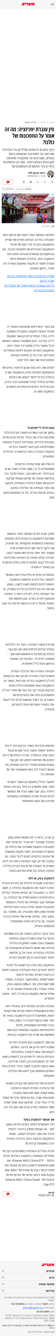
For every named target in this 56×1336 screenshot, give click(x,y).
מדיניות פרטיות (34, 1331)
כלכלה (43, 122)
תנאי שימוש (49, 1331)
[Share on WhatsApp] (30, 182)
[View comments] (7, 182)
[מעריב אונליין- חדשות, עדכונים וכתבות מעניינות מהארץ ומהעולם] (28, 4)
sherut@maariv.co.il (33, 1307)
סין (53, 1195)
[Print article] (23, 182)
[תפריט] (53, 4)
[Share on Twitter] (37, 182)
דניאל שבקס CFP (36, 173)
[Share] (52, 182)
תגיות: (51, 1192)
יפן (48, 1195)
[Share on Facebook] (45, 182)
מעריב (52, 122)
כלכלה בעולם (31, 122)
